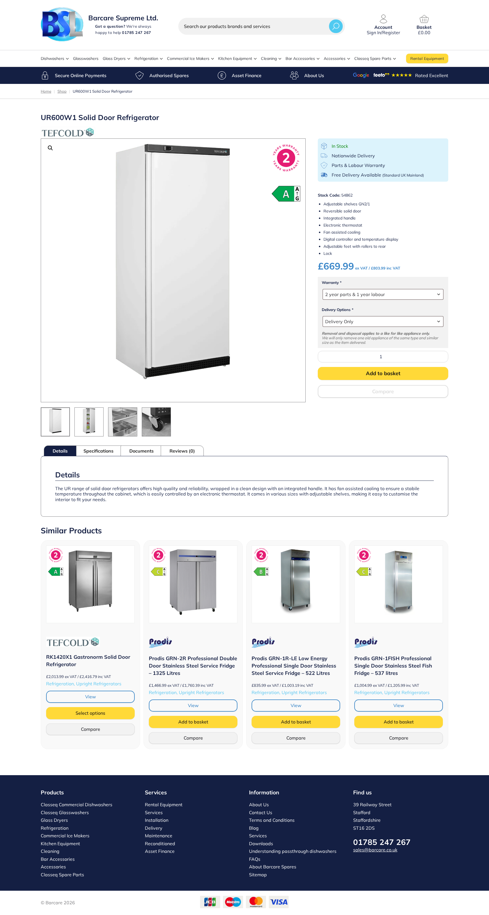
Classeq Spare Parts (372, 58)
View (90, 696)
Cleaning (269, 58)
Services (154, 812)
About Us (314, 75)
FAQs (254, 859)
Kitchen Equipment (235, 58)
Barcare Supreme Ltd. (123, 18)
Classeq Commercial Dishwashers (76, 804)
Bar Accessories (300, 58)
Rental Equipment (427, 58)
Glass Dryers (114, 58)
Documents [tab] (141, 451)
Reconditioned (160, 843)
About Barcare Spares (272, 867)
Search (336, 26)
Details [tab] (60, 451)
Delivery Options (337, 309)
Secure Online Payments (80, 75)
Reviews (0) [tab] (182, 451)
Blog (254, 828)
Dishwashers (52, 58)
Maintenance (158, 835)
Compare (383, 391)
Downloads (261, 843)
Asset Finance (246, 75)
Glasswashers (85, 58)
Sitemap (258, 874)
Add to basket (383, 373)
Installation (156, 820)
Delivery (153, 828)
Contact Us (260, 812)
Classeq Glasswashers (65, 812)
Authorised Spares (169, 75)
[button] (50, 148)
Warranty (332, 282)
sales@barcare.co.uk (375, 850)
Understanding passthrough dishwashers (292, 851)
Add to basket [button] (193, 722)
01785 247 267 (382, 842)
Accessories (335, 58)
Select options (90, 713)
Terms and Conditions (272, 820)
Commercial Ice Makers (188, 58)
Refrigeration (146, 58)
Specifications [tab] (98, 451)
